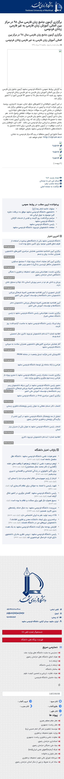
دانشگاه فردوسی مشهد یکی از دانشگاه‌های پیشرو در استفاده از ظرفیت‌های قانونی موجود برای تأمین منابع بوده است (35, 242)
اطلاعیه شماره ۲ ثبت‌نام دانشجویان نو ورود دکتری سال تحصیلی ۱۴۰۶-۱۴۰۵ (35, 335)
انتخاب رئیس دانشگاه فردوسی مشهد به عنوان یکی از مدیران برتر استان (34, 428)
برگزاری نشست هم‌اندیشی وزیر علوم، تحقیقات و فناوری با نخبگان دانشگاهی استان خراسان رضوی (34, 273)
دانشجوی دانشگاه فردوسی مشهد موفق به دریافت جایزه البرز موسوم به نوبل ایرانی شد (30, 213)
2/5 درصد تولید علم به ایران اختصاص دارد (31, 515)
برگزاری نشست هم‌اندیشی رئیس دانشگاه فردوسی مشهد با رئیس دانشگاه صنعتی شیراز (34, 315)
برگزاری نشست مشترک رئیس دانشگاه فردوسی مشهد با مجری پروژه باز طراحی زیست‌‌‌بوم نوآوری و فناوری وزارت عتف (32, 377)
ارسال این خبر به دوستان (50, 180)
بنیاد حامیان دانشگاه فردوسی (46, 677)
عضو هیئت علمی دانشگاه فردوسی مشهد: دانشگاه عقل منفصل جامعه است (33, 458)
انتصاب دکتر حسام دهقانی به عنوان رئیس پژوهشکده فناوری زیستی (33, 406)
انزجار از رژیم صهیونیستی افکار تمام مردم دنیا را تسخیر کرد (32, 480)
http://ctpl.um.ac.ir (52, 137)
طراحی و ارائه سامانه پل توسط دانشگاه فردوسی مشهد (39, 364)
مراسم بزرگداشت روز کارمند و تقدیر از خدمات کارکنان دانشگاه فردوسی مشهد (32, 219)
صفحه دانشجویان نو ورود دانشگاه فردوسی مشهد (33, 227)
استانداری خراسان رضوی (47, 741)
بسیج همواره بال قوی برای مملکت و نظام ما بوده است (31, 502)
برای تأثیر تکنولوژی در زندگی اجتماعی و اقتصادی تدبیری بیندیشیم (32, 472)
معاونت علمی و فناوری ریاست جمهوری (42, 737)
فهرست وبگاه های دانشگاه (32, 639)
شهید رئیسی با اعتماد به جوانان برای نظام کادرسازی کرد (30, 487)
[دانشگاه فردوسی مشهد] (44, 6)
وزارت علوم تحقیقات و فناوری (45, 733)
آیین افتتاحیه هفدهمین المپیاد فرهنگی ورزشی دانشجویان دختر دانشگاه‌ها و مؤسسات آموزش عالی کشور (35, 304)
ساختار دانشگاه (51, 669)
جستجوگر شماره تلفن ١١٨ (32, 632)
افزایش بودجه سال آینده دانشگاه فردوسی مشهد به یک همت (30, 528)
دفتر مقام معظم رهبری (48, 720)
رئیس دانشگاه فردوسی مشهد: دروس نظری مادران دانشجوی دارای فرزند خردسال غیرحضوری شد (30, 536)
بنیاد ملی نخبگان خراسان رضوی (44, 745)
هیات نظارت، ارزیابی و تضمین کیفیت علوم (40, 673)
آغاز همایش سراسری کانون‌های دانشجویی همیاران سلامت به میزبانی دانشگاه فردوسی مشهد (32, 346)
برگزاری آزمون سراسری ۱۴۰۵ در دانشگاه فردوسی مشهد (38, 395)
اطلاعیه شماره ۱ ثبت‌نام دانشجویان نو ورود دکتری (41, 437)
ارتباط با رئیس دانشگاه (48, 665)
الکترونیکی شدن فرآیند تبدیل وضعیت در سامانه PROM (38, 354)
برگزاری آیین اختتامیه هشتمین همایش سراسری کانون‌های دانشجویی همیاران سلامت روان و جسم (32, 253)
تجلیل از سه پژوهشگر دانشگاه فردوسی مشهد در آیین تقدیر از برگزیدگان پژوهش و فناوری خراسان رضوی (35, 418)
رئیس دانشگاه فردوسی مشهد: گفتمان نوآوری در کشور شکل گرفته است (31, 494)
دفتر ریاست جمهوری (49, 724)
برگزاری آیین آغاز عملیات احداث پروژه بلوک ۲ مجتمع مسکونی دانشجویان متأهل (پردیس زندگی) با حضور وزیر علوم (36, 263)
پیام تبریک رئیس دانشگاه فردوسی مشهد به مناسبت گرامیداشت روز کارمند (33, 325)
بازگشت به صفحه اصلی (50, 186)
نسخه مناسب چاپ (52, 183)
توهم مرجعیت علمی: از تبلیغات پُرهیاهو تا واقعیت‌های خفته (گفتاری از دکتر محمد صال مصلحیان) (31, 465)
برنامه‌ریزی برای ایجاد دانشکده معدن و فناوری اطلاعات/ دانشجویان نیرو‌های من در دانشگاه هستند (32, 521)
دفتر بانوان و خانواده (49, 753)
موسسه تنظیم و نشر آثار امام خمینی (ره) (41, 728)
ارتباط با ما (53, 661)
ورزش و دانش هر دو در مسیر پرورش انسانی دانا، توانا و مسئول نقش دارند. (32, 284)
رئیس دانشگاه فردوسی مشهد (41, 224)
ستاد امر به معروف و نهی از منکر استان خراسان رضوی (36, 762)
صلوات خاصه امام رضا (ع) (43, 208)
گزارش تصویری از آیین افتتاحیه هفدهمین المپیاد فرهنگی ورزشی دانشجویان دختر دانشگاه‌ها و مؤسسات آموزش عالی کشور (34, 294)
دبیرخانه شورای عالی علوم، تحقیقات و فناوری (39, 757)
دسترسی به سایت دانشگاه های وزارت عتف (40, 652)
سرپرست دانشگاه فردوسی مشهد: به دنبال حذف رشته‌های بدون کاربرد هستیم (32, 509)
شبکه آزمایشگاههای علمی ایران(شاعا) (42, 749)
